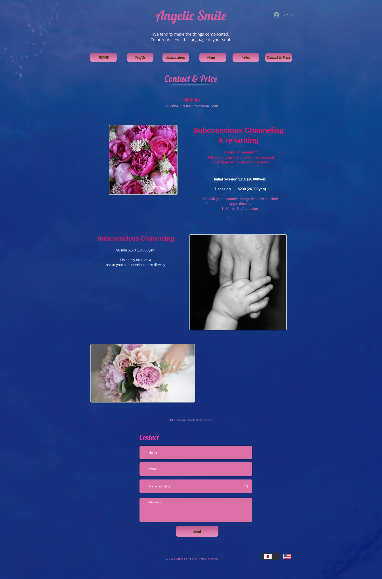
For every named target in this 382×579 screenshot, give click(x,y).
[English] (290, 556)
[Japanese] (270, 556)
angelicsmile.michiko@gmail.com (191, 105)
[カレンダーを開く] (246, 486)
